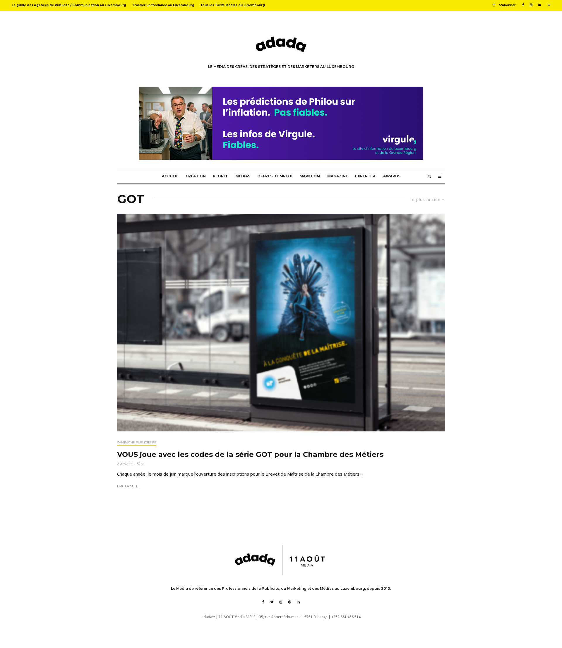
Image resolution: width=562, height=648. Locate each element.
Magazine (337, 176)
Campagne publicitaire (136, 442)
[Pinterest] (289, 602)
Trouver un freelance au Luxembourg (163, 5)
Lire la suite (128, 486)
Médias (242, 176)
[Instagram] (531, 5)
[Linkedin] (539, 5)
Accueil (170, 176)
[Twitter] (271, 602)
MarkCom (309, 176)
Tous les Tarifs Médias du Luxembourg (232, 5)
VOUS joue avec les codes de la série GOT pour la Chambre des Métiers (250, 454)
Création (196, 176)
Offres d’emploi (274, 176)
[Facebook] (523, 5)
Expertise (365, 176)
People (220, 176)
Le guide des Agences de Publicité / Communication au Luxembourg (69, 5)
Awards (391, 176)
